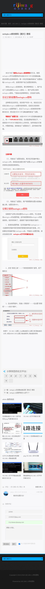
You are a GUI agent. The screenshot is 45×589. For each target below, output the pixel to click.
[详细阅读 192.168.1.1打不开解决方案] (33, 409)
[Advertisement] (22, 54)
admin (4, 399)
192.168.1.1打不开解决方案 (31, 416)
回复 (41, 492)
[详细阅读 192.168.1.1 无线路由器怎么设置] (33, 429)
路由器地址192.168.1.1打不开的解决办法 (32, 477)
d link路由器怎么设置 (26, 331)
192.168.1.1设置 (14, 331)
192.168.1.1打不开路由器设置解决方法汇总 (11, 477)
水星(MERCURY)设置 (14, 333)
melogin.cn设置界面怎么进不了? (19, 393)
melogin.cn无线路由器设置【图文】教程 (22, 390)
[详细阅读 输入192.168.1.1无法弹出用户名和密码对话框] (12, 429)
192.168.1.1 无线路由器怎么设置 (32, 437)
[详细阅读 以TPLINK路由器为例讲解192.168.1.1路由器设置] (12, 448)
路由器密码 (24, 333)
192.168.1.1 (16, 24)
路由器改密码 (33, 333)
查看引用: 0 (39, 487)
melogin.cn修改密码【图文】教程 (16, 34)
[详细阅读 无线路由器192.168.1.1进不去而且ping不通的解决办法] (12, 409)
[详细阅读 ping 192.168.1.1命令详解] (33, 448)
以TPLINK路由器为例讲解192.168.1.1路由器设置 (10, 457)
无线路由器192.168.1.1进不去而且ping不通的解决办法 (11, 418)
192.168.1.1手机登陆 (27, 581)
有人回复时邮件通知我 (28, 544)
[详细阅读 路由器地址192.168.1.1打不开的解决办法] (33, 468)
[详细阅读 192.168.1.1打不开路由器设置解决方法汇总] (12, 468)
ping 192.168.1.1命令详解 (31, 456)
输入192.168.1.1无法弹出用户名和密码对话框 (11, 437)
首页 (9, 24)
